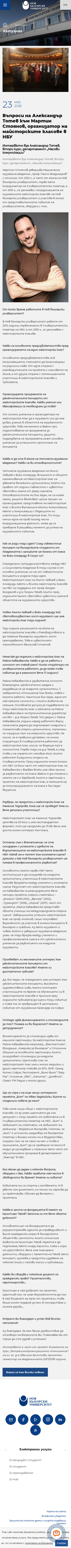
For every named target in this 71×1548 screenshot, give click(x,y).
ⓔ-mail (13, 1479)
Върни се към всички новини (25, 1372)
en (66, 4)
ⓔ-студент (17, 1466)
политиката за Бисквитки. (39, 1543)
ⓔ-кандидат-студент (25, 1460)
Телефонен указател (53, 1516)
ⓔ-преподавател (21, 1473)
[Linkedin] (60, 1419)
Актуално (21, 24)
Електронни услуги (35, 1449)
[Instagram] (48, 1419)
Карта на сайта (56, 1511)
